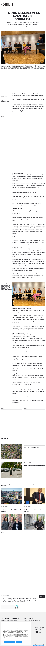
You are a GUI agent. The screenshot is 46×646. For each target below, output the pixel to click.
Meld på (41, 596)
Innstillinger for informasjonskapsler (39, 645)
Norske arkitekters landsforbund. (39, 629)
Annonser (27, 618)
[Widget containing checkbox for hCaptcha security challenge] (10, 607)
